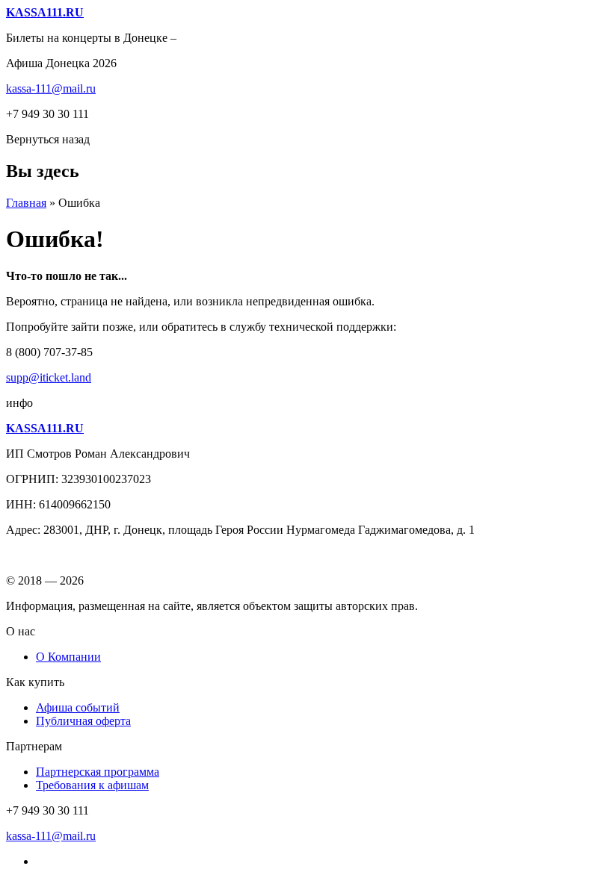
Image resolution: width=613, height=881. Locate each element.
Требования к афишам (92, 785)
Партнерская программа (97, 771)
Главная (26, 202)
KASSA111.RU (45, 12)
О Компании (68, 656)
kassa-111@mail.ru (51, 88)
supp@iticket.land (48, 377)
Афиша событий (78, 707)
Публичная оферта (83, 721)
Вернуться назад (48, 139)
